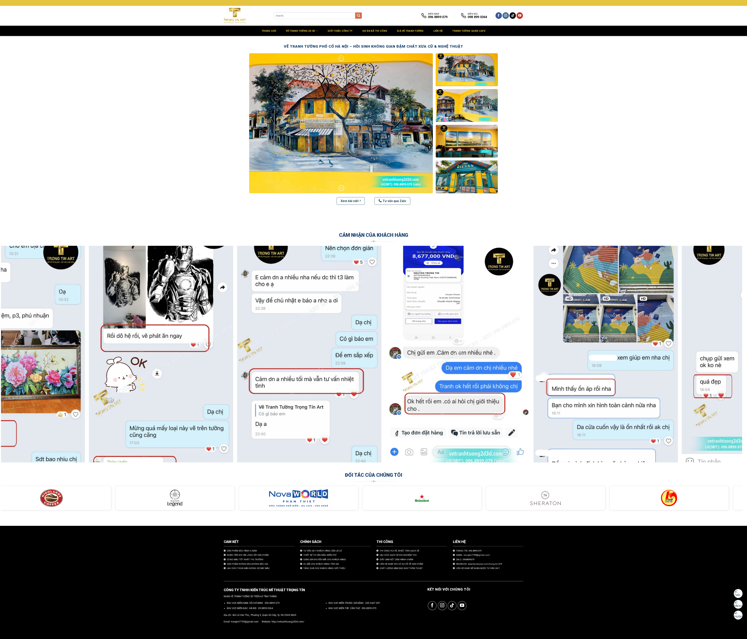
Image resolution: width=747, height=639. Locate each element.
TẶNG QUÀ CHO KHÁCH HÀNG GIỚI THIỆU (324, 568)
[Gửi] (358, 15)
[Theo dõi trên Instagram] (505, 15)
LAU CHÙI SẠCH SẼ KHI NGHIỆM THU (398, 555)
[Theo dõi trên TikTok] (512, 15)
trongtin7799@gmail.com (245, 621)
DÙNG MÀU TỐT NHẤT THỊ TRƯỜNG (245, 559)
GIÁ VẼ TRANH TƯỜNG (410, 30)
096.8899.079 (369, 608)
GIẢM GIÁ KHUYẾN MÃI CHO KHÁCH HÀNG (324, 559)
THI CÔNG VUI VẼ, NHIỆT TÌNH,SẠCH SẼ (399, 551)
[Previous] (20, 356)
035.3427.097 (372, 603)
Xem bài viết (350, 201)
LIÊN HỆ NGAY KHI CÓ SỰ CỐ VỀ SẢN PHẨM (401, 564)
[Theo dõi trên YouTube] (519, 15)
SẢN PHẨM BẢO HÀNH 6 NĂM (242, 551)
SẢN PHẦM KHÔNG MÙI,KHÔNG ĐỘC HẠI (247, 564)
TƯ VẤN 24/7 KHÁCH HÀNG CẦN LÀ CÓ (322, 551)
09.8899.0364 (265, 608)
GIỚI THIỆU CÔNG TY (340, 30)
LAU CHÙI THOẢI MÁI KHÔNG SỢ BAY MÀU (248, 568)
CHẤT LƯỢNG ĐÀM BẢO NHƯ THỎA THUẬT (401, 568)
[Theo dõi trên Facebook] (498, 15)
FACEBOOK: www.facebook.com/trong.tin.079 (479, 564)
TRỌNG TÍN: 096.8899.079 (468, 551)
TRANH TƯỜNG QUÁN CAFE (468, 30)
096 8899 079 (272, 603)
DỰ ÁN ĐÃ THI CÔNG (374, 30)
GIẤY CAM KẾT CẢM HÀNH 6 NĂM (396, 559)
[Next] (722, 356)
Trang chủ (269, 30)
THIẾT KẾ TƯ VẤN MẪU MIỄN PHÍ (319, 555)
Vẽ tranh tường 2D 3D (300, 30)
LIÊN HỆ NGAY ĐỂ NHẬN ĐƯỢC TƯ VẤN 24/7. (478, 568)
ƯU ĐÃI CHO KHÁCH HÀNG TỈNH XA (321, 564)
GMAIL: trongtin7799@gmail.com (473, 555)
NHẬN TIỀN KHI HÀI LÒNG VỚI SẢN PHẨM (248, 555)
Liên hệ (438, 30)
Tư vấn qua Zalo (394, 201)
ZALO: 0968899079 (465, 559)
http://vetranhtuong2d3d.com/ (288, 621)
